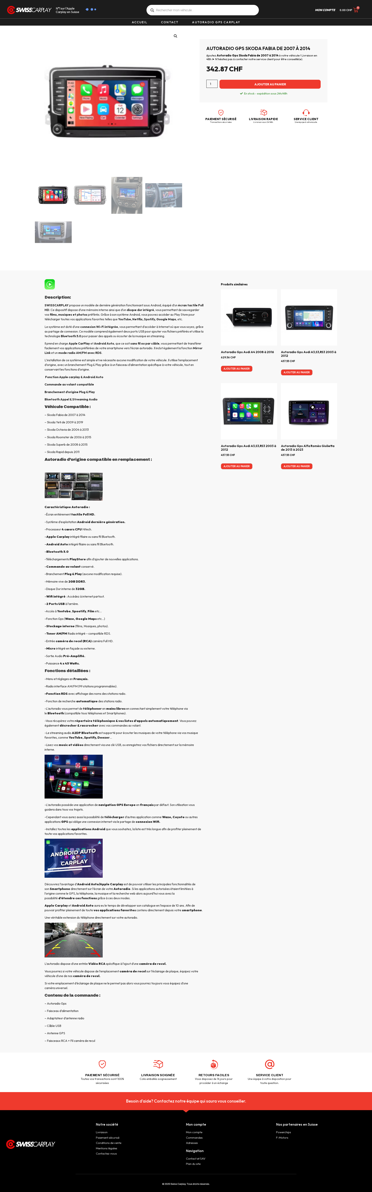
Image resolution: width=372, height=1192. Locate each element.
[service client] (306, 112)
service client (306, 119)
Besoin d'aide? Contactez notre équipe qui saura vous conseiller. (186, 1101)
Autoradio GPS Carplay (216, 22)
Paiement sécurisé (221, 119)
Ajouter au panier (270, 84)
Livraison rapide (263, 119)
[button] (175, 36)
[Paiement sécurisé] (220, 112)
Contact (169, 22)
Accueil (139, 22)
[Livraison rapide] (263, 112)
